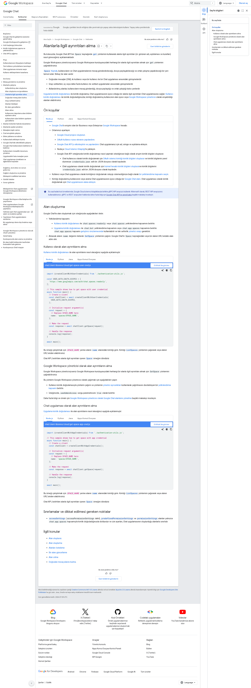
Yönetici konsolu (99, 644)
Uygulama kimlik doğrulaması (57, 94)
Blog (148, 644)
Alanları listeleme (57, 548)
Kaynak (51, 71)
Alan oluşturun (55, 538)
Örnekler (74, 17)
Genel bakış (8, 17)
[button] (17, 45)
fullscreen (242, 10)
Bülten (149, 649)
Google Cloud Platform (113, 672)
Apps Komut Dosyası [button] (86, 119)
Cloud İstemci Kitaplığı (75, 149)
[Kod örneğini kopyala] (171, 270)
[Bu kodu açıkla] (163, 270)
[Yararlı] (167, 39)
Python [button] (61, 119)
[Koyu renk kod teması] (167, 270)
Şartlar (41, 682)
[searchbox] (17, 25)
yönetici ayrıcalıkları (112, 385)
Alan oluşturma (55, 543)
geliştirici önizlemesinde (92, 231)
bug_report (238, 10)
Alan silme (53, 557)
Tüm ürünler (77, 3)
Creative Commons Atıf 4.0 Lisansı (84, 590)
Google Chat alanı (133, 179)
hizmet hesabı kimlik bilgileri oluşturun (121, 166)
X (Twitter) (150, 653)
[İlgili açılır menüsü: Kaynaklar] (102, 3)
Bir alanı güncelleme (58, 552)
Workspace (26, 3)
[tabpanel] (108, 154)
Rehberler (22, 17)
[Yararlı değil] (171, 39)
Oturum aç (243, 3)
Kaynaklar (94, 3)
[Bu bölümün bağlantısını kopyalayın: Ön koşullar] (62, 110)
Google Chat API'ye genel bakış (119, 195)
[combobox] (202, 3)
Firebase (94, 672)
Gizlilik (48, 682)
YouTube (150, 657)
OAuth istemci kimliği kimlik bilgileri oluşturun (123, 158)
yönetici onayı (135, 231)
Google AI (131, 672)
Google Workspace (62, 39)
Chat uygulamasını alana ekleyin (81, 182)
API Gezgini (97, 657)
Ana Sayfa (46, 3)
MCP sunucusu (59, 17)
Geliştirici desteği (45, 657)
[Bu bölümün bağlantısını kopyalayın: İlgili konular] (62, 531)
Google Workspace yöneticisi (142, 97)
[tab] (49, 119)
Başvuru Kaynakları (40, 17)
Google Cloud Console (101, 653)
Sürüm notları (44, 653)
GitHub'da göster (161, 265)
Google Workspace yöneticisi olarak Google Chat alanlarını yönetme (101, 398)
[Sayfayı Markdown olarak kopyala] (106, 46)
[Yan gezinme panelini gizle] (31, 683)
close (246, 10)
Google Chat (61, 3)
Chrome (82, 672)
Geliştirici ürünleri (45, 649)
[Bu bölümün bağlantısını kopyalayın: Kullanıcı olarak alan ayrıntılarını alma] (89, 247)
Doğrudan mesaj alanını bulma (62, 562)
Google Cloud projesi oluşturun (71, 135)
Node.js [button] (49, 119)
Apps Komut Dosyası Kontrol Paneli (106, 649)
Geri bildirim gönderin (160, 46)
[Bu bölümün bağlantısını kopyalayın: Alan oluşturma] (67, 207)
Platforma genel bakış (47, 644)
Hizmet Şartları (44, 661)
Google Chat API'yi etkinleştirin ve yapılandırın (78, 144)
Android (71, 672)
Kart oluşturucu (101, 17)
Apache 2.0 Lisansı (123, 590)
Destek (86, 17)
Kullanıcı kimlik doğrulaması (66, 223)
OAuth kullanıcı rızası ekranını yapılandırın (76, 139)
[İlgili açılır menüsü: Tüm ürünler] (85, 3)
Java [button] (71, 119)
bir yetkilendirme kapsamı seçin (153, 174)
